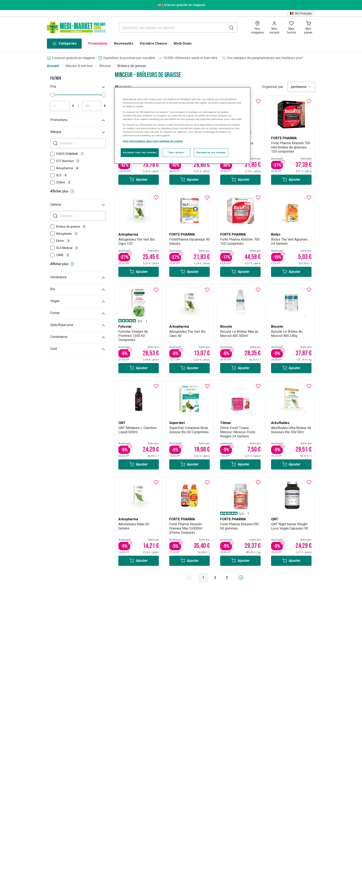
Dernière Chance (153, 43)
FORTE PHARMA (69, 154)
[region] (182, 125)
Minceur (105, 66)
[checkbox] (52, 154)
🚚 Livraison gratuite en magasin (181, 5)
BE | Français (303, 13)
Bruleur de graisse (70, 226)
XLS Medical (66, 248)
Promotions (97, 43)
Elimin (62, 240)
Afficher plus (59, 191)
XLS (61, 175)
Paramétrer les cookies (211, 152)
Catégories (68, 43)
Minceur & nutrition (79, 66)
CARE (62, 255)
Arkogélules (66, 233)
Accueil (53, 66)
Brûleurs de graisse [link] (131, 66)
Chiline (63, 182)
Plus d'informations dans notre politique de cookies (153, 141)
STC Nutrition (67, 161)
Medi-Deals (183, 43)
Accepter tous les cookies (139, 152)
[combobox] (301, 87)
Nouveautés (123, 43)
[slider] (52, 95)
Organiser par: (273, 87)
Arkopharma (67, 168)
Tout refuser (176, 152)
